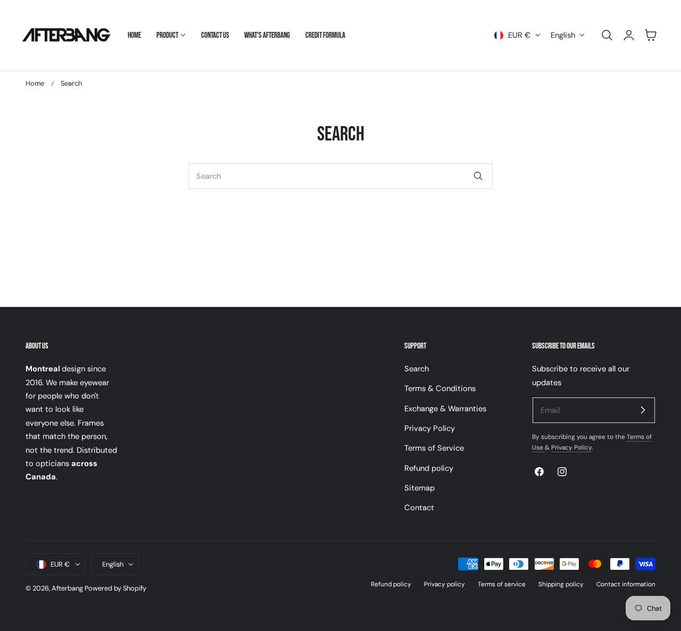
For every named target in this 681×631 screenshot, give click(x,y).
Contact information (625, 584)
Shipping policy (561, 584)
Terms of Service (434, 448)
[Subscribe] (642, 409)
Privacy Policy (429, 428)
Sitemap (419, 488)
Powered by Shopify (115, 588)
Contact (419, 508)
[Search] (478, 176)
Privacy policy (444, 584)
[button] (607, 35)
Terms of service (502, 584)
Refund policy (428, 468)
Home (35, 83)
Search (416, 368)
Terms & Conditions (440, 389)
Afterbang (67, 588)
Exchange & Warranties (445, 408)
